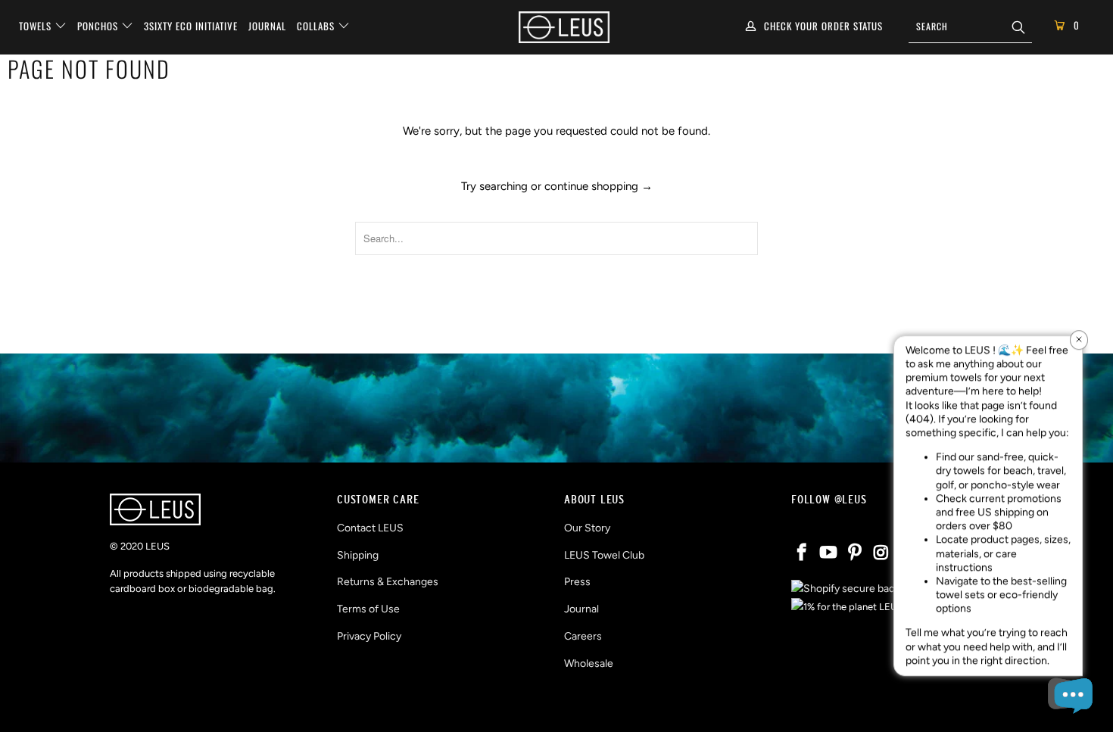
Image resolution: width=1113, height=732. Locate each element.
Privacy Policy (369, 636)
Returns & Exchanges (387, 581)
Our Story (587, 528)
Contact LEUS (370, 528)
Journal (267, 25)
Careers (583, 636)
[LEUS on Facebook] (802, 553)
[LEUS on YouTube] (829, 553)
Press (577, 581)
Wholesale (588, 663)
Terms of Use (368, 609)
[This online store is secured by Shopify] (849, 588)
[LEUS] (563, 27)
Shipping (358, 555)
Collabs (317, 25)
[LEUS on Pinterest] (854, 553)
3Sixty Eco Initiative (191, 25)
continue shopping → (598, 186)
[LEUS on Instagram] (881, 553)
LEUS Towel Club (604, 555)
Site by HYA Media (556, 707)
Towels (37, 25)
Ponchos (99, 25)
